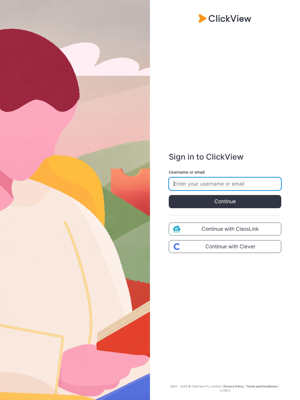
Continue (225, 201)
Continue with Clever (230, 246)
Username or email (186, 172)
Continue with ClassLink (230, 229)
